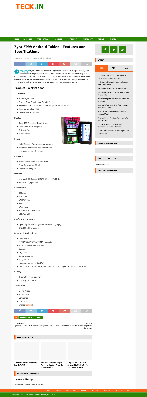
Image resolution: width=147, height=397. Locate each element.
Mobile (101, 39)
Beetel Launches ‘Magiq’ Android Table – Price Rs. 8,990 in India (52, 365)
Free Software (44, 39)
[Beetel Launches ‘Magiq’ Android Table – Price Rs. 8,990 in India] (53, 351)
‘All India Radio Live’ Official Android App (112, 88)
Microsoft (88, 39)
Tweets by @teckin (102, 164)
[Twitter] (113, 49)
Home (16, 39)
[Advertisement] (93, 18)
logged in (27, 384)
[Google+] (122, 49)
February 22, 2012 (23, 58)
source (29, 305)
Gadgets (48, 58)
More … (113, 39)
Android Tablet (26, 317)
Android (35, 58)
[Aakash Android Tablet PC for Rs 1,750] (26, 351)
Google (58, 39)
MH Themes (51, 395)
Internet (73, 39)
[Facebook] (105, 49)
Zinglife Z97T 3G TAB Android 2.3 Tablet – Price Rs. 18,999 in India (79, 365)
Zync (39, 317)
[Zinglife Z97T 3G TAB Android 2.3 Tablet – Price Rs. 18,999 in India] (80, 351)
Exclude (41, 58)
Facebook (27, 39)
